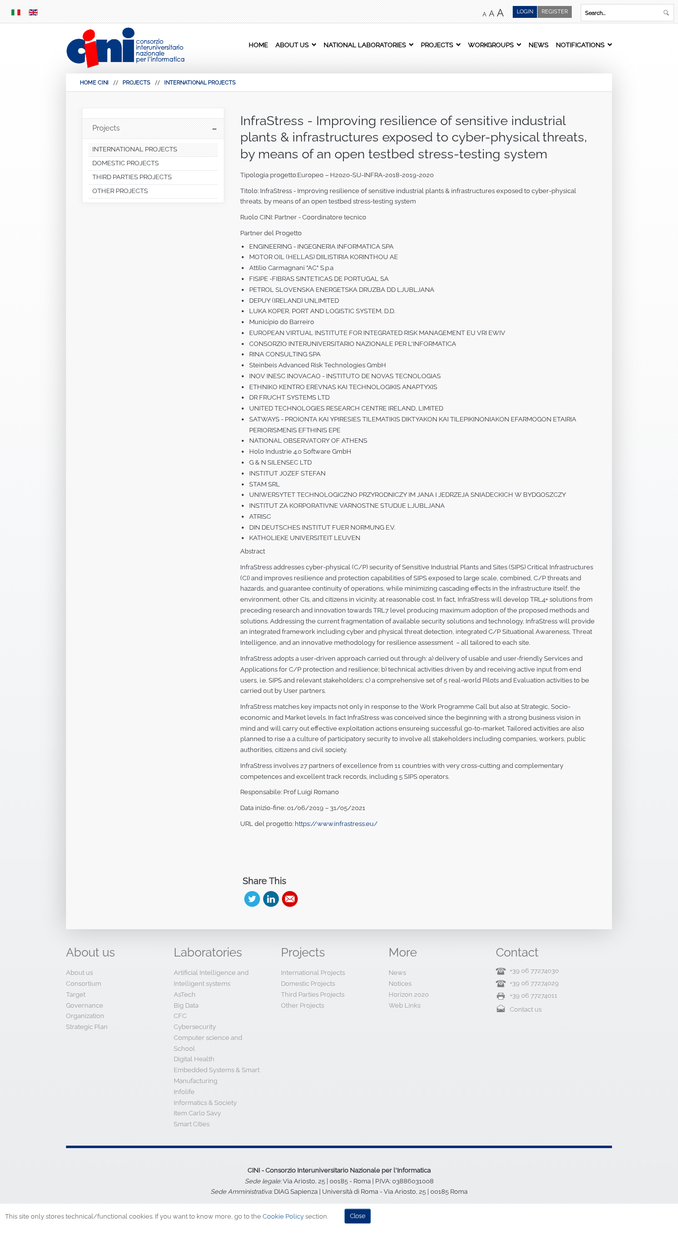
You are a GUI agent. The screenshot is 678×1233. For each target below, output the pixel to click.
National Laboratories (365, 45)
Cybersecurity (195, 1026)
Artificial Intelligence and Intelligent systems (211, 978)
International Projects (200, 82)
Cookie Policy (283, 1216)
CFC (180, 1016)
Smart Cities (191, 1124)
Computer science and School (208, 1043)
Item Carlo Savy (197, 1113)
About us (292, 45)
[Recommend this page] (290, 899)
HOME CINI (94, 82)
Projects (437, 45)
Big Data (186, 1005)
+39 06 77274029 (534, 983)
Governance (84, 1005)
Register (555, 11)
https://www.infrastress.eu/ (336, 823)
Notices (400, 983)
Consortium (83, 983)
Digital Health (194, 1059)
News (538, 45)
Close (357, 1216)
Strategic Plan (87, 1026)
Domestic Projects (308, 983)
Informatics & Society (205, 1102)
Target (75, 994)
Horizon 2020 (409, 994)
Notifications (580, 45)
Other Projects (302, 1005)
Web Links (404, 1005)
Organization (85, 1016)
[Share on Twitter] (252, 899)
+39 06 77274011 (533, 995)
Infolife (184, 1092)
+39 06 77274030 (534, 970)
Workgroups (491, 45)
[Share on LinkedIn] (271, 899)
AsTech (185, 994)
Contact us (526, 1009)
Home (258, 45)
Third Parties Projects (312, 994)
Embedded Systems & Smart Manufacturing (217, 1075)
